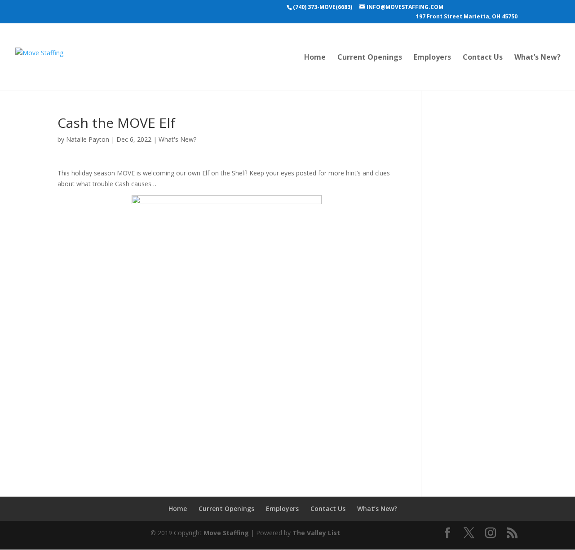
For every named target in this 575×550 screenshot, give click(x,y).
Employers (432, 58)
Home (315, 58)
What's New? (177, 139)
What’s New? (537, 58)
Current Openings (369, 58)
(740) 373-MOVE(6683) (322, 7)
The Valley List (316, 532)
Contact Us (483, 58)
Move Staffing (226, 532)
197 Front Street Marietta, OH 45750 (467, 17)
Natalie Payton (87, 139)
